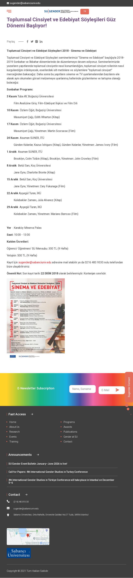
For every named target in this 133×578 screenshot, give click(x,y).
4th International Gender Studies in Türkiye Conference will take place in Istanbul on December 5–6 (61, 481)
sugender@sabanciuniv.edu (25, 3)
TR (84, 11)
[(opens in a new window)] (27, 41)
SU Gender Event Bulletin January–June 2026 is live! (37, 463)
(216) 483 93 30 (21, 502)
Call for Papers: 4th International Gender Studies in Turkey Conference (48, 471)
